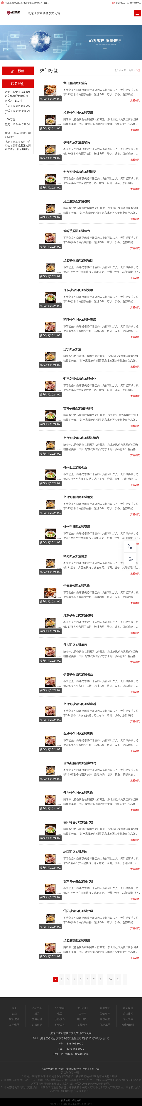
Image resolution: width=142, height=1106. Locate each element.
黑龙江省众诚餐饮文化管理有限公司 (45, 13)
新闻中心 (105, 1008)
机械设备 (82, 1024)
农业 (14, 1013)
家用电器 (14, 1024)
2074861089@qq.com (75, 1053)
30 (110, 979)
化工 (59, 1013)
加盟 (138, 70)
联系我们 (128, 1008)
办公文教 (128, 1019)
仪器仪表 (60, 1019)
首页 (14, 1008)
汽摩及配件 (127, 1024)
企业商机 (60, 1008)
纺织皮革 (14, 1019)
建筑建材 (105, 1019)
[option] (71, 42)
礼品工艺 (105, 1024)
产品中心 (37, 1008)
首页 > (132, 70)
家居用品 (37, 1024)
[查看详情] (135, 100)
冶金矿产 (105, 1013)
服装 (37, 1013)
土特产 (82, 1013)
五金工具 (60, 1024)
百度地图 (65, 1100)
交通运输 (37, 1019)
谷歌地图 (76, 1100)
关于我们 (82, 1008)
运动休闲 (128, 1013)
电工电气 (82, 1019)
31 (118, 979)
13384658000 (22, 105)
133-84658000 (74, 1048)
